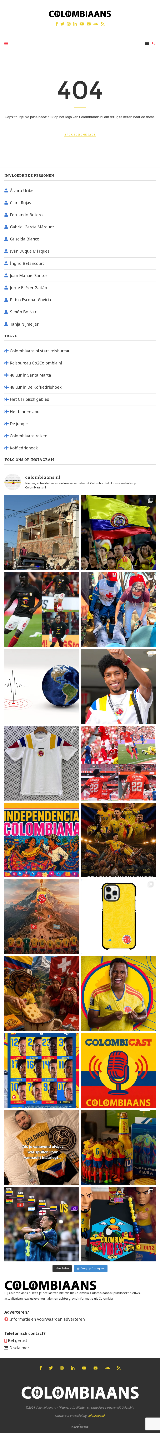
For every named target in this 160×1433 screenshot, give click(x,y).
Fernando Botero (26, 215)
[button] (151, 6)
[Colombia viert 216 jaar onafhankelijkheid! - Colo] (41, 840)
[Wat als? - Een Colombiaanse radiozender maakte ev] (41, 1224)
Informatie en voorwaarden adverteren (47, 1319)
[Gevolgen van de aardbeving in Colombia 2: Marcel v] (41, 532)
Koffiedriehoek (24, 448)
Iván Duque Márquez (29, 251)
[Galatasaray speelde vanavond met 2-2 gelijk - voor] (41, 609)
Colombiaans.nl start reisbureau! (40, 351)
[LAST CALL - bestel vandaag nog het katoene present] (118, 686)
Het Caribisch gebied (29, 399)
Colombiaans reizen (28, 436)
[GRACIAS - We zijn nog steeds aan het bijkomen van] (118, 1224)
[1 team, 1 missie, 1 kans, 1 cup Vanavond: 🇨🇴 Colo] (41, 916)
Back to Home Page (80, 134)
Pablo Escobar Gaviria (30, 299)
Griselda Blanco (24, 239)
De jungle (19, 423)
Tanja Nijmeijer (24, 324)
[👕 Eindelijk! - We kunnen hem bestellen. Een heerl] (41, 763)
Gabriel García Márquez (32, 227)
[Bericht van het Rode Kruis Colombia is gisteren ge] (118, 609)
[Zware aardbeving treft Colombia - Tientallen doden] (41, 686)
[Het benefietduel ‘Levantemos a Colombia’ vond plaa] (118, 532)
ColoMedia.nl (96, 1416)
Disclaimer (19, 1348)
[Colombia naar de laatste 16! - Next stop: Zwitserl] (118, 993)
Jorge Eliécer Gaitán (28, 287)
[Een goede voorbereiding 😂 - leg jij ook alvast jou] (41, 1147)
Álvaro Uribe (22, 190)
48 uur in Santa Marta (30, 375)
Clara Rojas (20, 202)
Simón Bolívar (23, 312)
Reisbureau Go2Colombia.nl (36, 363)
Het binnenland (25, 411)
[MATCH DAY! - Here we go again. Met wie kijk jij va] (118, 1147)
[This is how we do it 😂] (41, 993)
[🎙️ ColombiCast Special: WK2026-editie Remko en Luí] (118, 1070)
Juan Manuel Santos (29, 275)
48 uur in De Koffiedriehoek (36, 387)
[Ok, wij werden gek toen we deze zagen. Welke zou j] (118, 916)
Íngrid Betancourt (27, 263)
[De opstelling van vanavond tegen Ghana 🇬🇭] (41, 1070)
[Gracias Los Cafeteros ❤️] (118, 840)
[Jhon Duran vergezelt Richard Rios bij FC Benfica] (118, 763)
